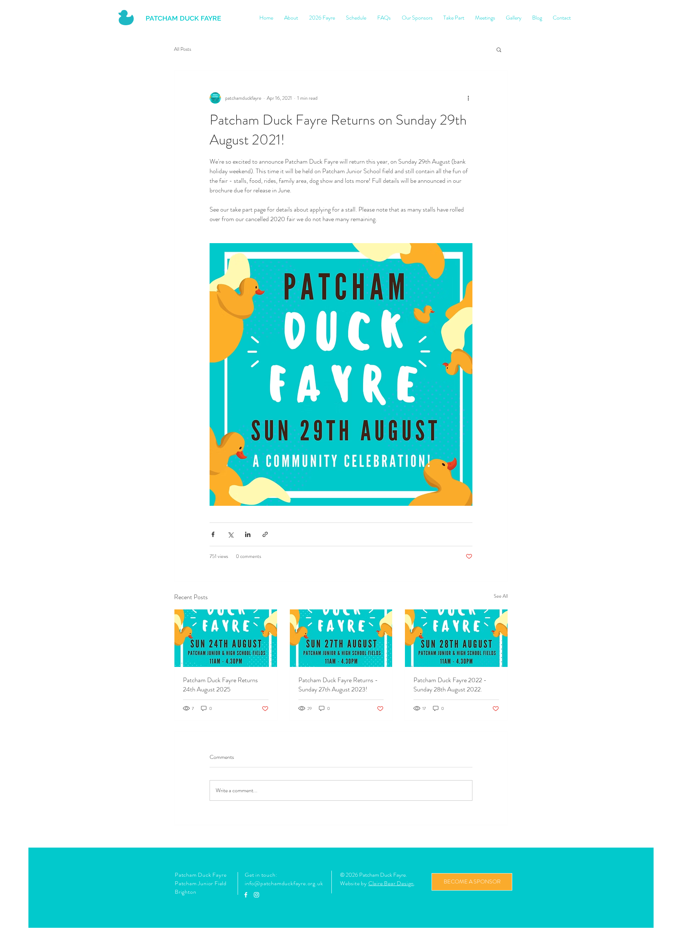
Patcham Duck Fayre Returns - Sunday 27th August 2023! (338, 684)
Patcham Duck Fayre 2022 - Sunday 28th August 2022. (450, 684)
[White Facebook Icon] (245, 894)
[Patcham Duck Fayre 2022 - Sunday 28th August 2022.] (456, 638)
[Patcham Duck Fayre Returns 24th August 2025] (225, 638)
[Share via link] (265, 534)
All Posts (182, 49)
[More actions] (468, 98)
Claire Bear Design (391, 883)
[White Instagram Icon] (256, 894)
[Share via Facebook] (213, 534)
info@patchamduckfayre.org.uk (284, 883)
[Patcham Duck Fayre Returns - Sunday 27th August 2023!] (341, 638)
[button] (499, 49)
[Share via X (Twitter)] (230, 534)
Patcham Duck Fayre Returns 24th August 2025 (220, 684)
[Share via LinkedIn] (247, 534)
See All (501, 595)
